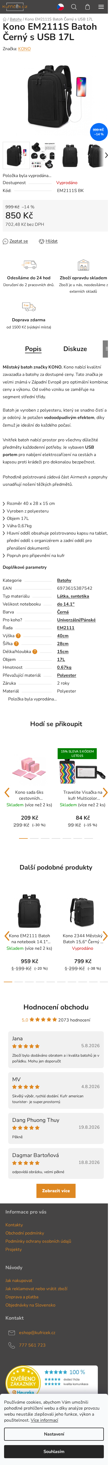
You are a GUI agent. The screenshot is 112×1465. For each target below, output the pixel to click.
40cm (63, 636)
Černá (63, 612)
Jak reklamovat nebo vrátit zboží (36, 1289)
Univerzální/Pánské (76, 620)
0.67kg (64, 667)
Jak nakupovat (18, 1281)
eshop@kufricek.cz (37, 1333)
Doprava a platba (21, 1297)
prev (6, 792)
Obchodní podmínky (24, 1233)
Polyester (66, 675)
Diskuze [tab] (75, 348)
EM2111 (65, 628)
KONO (24, 49)
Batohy (64, 580)
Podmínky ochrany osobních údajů (38, 1241)
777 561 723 (32, 1345)
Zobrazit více (56, 1191)
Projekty (13, 1250)
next (105, 792)
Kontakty (14, 1225)
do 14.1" (65, 604)
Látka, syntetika (73, 596)
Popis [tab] (33, 348)
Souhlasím (53, 1452)
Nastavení (54, 1434)
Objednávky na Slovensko (30, 1305)
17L (61, 660)
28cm (63, 644)
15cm (63, 652)
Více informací (44, 1420)
